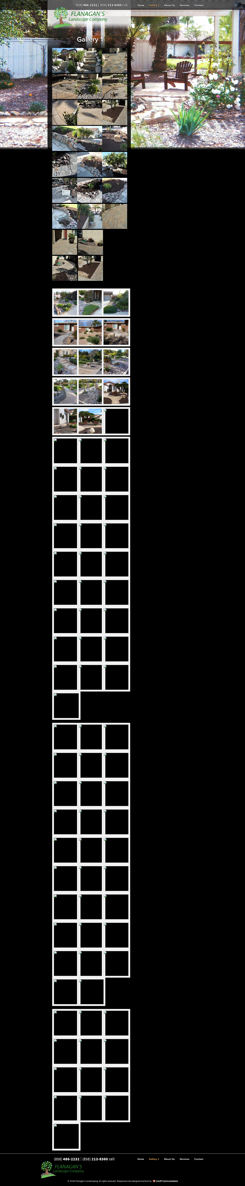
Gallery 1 (154, 5)
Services (184, 5)
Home (141, 5)
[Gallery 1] (64, 72)
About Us (169, 5)
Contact (198, 5)
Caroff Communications (167, 1181)
